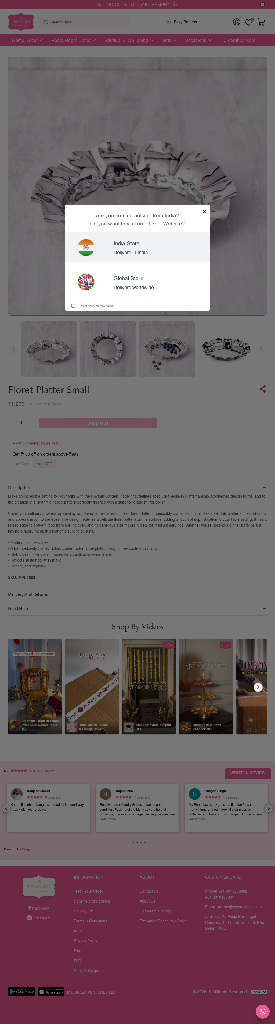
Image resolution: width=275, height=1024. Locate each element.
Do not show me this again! (96, 305)
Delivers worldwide (134, 286)
